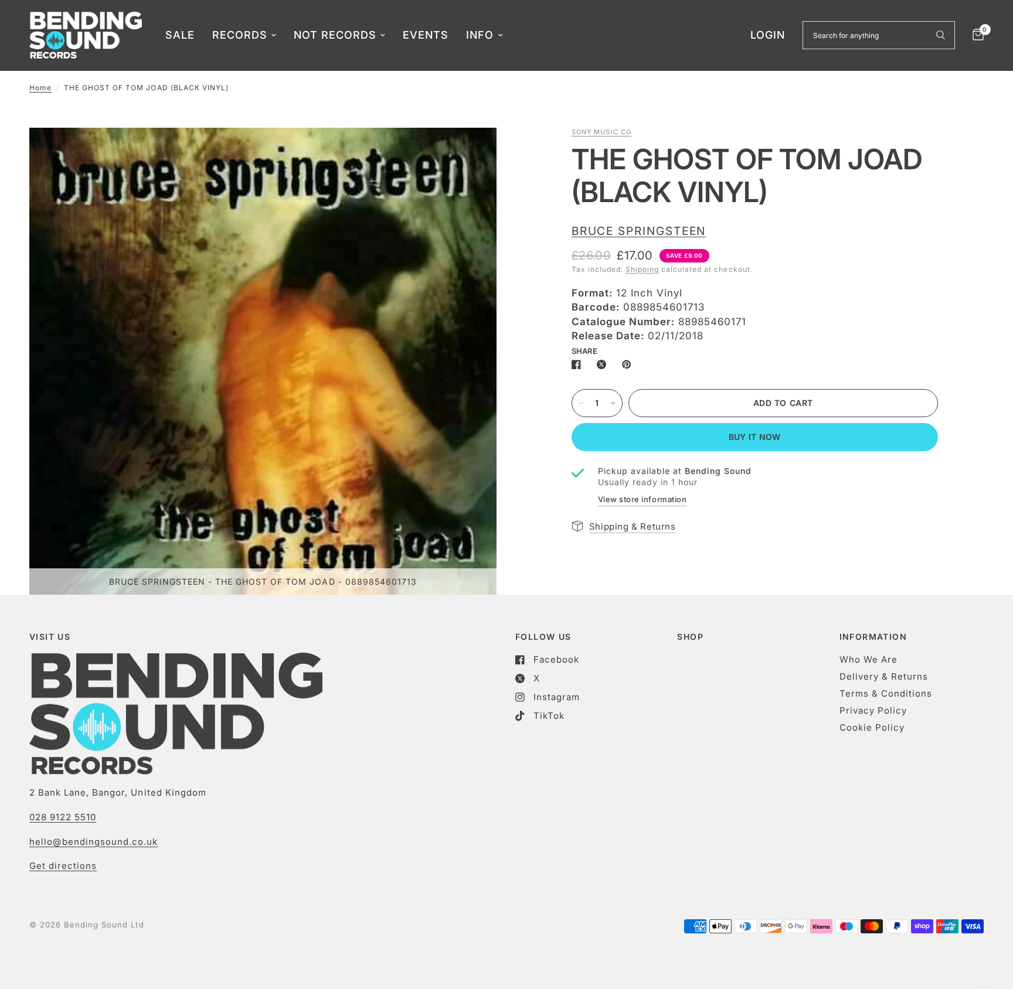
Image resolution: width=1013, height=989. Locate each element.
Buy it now (755, 437)
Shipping (642, 269)
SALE (180, 35)
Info (480, 35)
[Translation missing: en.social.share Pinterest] (629, 364)
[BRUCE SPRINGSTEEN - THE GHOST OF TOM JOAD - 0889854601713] (472, 152)
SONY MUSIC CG (601, 132)
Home (40, 87)
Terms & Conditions (885, 693)
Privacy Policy (873, 710)
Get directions (63, 865)
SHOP (690, 637)
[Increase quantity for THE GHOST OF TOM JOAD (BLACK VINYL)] (613, 403)
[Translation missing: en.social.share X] (604, 364)
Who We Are (868, 659)
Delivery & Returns (883, 676)
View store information (642, 499)
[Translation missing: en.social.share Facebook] (579, 364)
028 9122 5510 (62, 817)
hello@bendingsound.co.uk (93, 841)
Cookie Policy (872, 727)
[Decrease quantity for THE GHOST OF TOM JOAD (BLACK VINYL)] (581, 403)
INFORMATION (873, 637)
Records (239, 35)
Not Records (335, 35)
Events (425, 35)
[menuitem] (180, 35)
